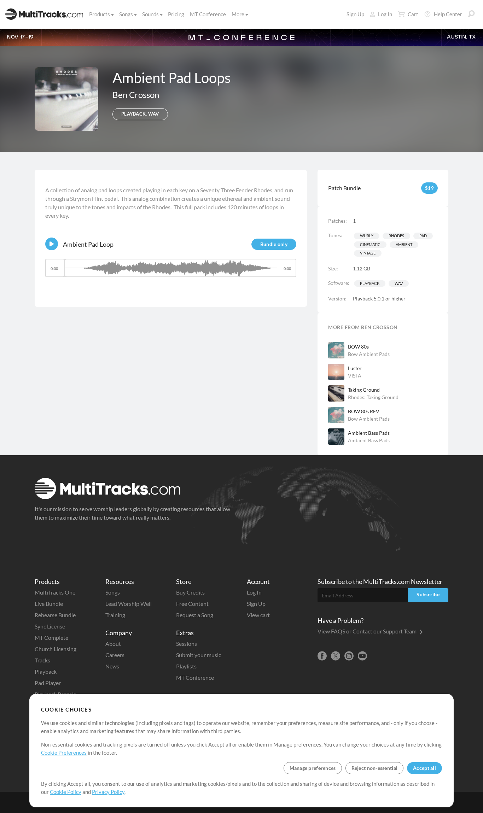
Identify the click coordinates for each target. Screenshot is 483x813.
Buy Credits (190, 592)
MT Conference (208, 14)
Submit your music (198, 654)
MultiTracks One (55, 592)
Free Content (192, 603)
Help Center (448, 14)
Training (115, 615)
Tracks (42, 660)
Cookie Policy (65, 792)
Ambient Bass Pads (369, 433)
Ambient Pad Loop (88, 244)
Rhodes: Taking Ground (373, 397)
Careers (114, 654)
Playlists (186, 666)
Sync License (50, 626)
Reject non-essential (374, 768)
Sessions (186, 643)
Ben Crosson (135, 94)
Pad (423, 235)
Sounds (150, 14)
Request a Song (194, 615)
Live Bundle (49, 603)
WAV (399, 283)
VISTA (354, 376)
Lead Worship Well (128, 603)
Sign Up (355, 14)
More (238, 14)
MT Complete (51, 637)
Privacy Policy (108, 792)
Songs (126, 14)
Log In (385, 14)
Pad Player (48, 682)
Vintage (368, 253)
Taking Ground (364, 390)
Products (99, 14)
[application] (170, 271)
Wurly (366, 235)
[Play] (51, 244)
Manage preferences (313, 768)
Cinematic (370, 244)
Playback (369, 283)
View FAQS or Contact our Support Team (368, 631)
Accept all (424, 768)
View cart (258, 615)
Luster (355, 368)
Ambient (404, 244)
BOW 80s (358, 347)
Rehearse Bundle (55, 615)
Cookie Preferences (64, 752)
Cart (413, 14)
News (112, 666)
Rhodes (396, 235)
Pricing (176, 14)
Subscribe (428, 594)
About (113, 643)
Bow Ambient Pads (369, 354)
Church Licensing (55, 648)
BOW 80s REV (363, 411)
